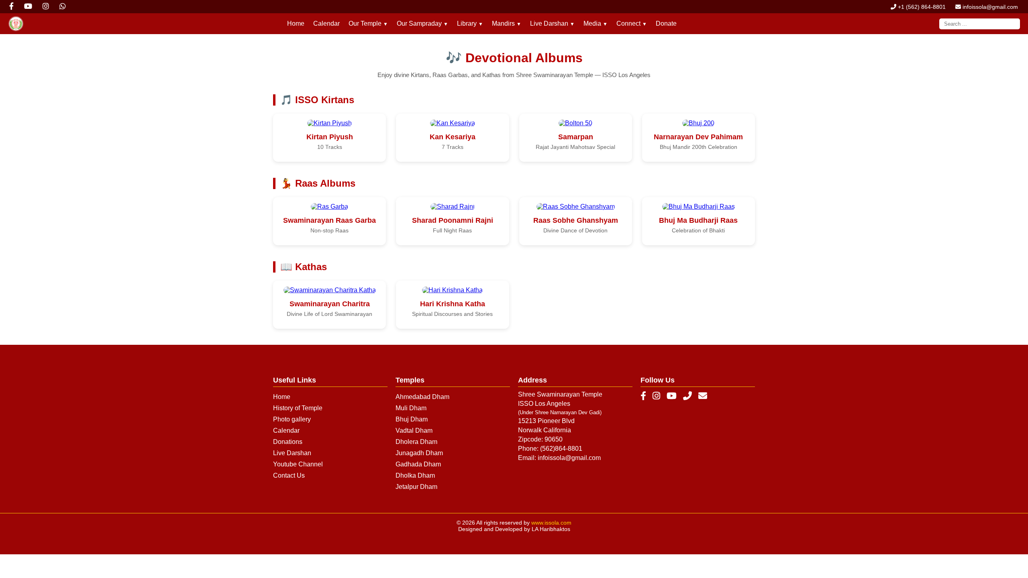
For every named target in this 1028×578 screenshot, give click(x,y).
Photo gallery (292, 419)
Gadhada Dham (418, 464)
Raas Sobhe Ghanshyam (575, 220)
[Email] (702, 396)
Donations (287, 441)
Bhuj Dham (412, 419)
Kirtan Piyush (329, 137)
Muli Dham (411, 408)
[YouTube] (672, 396)
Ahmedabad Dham (422, 396)
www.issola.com (551, 522)
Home (295, 23)
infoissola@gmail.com (989, 7)
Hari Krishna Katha (452, 304)
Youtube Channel (298, 464)
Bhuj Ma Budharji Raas (698, 220)
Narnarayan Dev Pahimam (698, 137)
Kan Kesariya (452, 137)
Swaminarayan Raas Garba (329, 220)
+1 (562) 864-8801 (921, 7)
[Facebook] (643, 396)
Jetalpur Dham (416, 486)
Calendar (326, 23)
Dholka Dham (415, 475)
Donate (666, 23)
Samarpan (575, 137)
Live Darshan (292, 453)
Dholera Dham (416, 441)
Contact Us (289, 475)
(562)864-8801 (561, 448)
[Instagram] (656, 396)
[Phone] (687, 396)
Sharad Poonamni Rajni (452, 220)
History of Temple (297, 408)
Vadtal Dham (414, 430)
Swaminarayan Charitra (330, 304)
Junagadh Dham (419, 453)
